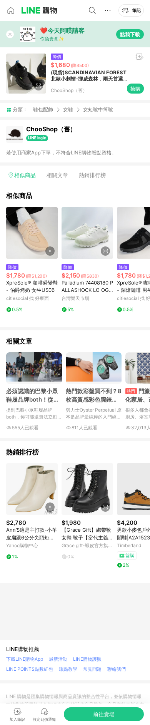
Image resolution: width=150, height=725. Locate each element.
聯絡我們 (116, 669)
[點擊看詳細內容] (32, 233)
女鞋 (68, 109)
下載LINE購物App (24, 659)
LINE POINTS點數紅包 (29, 669)
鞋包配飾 (43, 109)
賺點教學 (68, 669)
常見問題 (92, 669)
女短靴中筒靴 (98, 109)
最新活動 (58, 659)
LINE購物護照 (87, 659)
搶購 (135, 88)
